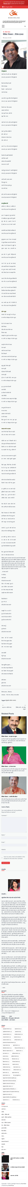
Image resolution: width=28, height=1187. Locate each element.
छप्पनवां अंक (5, 1056)
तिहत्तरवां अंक (6, 1064)
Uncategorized (4, 1106)
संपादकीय (3, 1144)
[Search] (25, 26)
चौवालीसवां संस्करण (7, 1048)
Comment (4, 815)
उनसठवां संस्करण (7, 1037)
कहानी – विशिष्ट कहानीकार (6, 1117)
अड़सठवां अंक (18, 1031)
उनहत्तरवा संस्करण (7, 1040)
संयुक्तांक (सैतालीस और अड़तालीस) (9, 1097)
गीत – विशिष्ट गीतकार (5, 1125)
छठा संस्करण (6, 1053)
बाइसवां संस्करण (15, 1072)
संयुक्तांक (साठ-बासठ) (7, 1094)
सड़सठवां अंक (6, 1100)
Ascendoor (23, 1183)
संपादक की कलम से (4, 1141)
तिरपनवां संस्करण (16, 1061)
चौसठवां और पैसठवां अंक (20, 1048)
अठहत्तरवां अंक (18, 1029)
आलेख (2, 1111)
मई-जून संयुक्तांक (16, 1075)
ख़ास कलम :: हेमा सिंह (14, 1175)
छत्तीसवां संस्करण (16, 1053)
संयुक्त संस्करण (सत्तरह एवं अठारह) (9, 1080)
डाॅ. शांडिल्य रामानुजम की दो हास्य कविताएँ (18, 1167)
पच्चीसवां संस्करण (6, 1067)
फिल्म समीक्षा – (4, 1130)
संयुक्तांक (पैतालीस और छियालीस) (9, 1089)
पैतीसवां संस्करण (6, 1070)
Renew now (7, 3)
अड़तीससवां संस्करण (7, 1031)
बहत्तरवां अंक (6, 1072)
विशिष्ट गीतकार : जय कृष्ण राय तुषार (9, 736)
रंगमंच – (3, 1136)
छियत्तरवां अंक (6, 1059)
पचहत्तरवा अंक (15, 1064)
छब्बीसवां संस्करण (15, 1056)
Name (3, 835)
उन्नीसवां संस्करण (18, 1040)
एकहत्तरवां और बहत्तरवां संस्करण (9, 1042)
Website (3, 849)
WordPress (11, 1185)
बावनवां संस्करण (6, 1075)
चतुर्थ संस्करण (16, 1045)
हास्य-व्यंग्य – (3, 1149)
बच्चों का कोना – (4, 1133)
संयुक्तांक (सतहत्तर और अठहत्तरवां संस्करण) (11, 1091)
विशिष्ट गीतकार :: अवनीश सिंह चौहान (9, 796)
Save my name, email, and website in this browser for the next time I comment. (14, 857)
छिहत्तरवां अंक (6, 1061)
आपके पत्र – (3, 1109)
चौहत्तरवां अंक (19, 1050)
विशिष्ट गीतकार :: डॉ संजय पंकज (8, 766)
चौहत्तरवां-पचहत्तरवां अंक (8, 1050)
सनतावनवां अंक (16, 1100)
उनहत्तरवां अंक (17, 1037)
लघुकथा (2, 1139)
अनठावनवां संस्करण (7, 1034)
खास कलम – (3, 1120)
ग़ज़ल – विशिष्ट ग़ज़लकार (6, 1122)
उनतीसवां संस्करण (18, 1034)
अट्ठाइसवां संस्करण (7, 1029)
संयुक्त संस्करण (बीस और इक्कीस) (9, 1078)
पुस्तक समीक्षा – (4, 1128)
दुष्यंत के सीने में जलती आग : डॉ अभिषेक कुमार (17, 1158)
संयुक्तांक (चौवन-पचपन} (11, 700)
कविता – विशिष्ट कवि (5, 1114)
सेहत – (2, 1147)
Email (3, 842)
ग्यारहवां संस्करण (6, 1045)
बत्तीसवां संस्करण (17, 1070)
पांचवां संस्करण (16, 1067)
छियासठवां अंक (15, 1059)
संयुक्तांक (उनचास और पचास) (9, 1083)
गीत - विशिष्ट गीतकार (6, 32)
